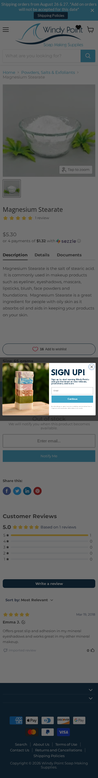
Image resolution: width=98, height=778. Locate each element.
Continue (72, 399)
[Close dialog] (92, 367)
